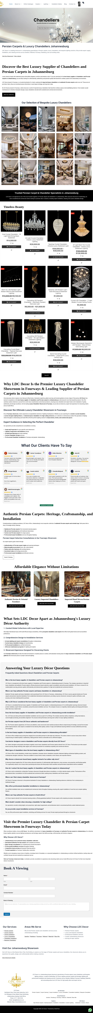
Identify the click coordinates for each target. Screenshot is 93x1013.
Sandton (27, 936)
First (5, 881)
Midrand (45, 936)
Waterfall (51, 936)
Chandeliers (62, 1002)
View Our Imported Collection (46, 28)
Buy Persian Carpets (38, 1002)
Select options (59, 257)
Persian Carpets (8, 930)
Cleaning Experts (48, 1002)
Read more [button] (7, 483)
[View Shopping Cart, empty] (83, 4)
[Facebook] (79, 3)
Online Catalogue (28, 4)
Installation (55, 1002)
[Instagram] (79, 5)
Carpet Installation (9, 934)
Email (6, 885)
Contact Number (8, 892)
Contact (83, 1002)
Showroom (77, 1002)
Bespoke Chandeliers (10, 940)
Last (31, 881)
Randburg (33, 936)
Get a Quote (17, 56)
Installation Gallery (57, 4)
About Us (17, 4)
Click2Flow (46, 1010)
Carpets (37, 4)
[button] (20, 4)
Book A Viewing (8, 900)
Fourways (39, 936)
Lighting (46, 4)
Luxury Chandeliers (9, 936)
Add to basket (12, 246)
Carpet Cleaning (8, 932)
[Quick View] (12, 243)
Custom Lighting (70, 1002)
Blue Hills (57, 936)
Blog (65, 4)
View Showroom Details (8, 957)
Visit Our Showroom (7, 56)
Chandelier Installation (10, 938)
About (87, 1002)
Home (10, 4)
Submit (7, 914)
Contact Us (72, 4)
